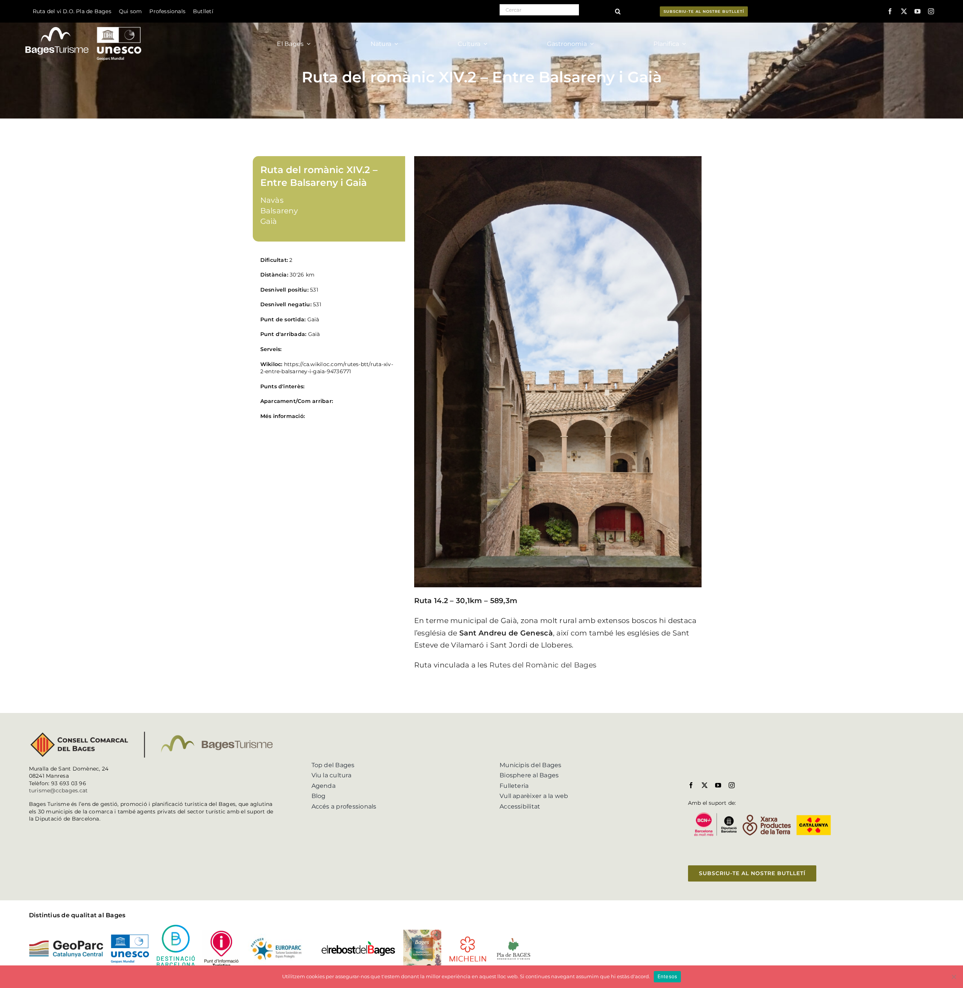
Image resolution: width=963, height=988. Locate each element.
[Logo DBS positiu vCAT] (175, 927)
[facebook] (890, 11)
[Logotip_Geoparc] (66, 943)
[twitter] (904, 11)
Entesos (667, 976)
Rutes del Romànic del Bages (543, 665)
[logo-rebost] (358, 943)
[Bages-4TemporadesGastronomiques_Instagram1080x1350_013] (422, 932)
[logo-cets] (276, 936)
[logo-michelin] (468, 938)
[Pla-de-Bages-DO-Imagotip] (513, 939)
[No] (953, 976)
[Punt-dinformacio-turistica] (221, 932)
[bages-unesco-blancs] (84, 24)
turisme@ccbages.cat (58, 790)
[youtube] (917, 11)
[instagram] (931, 11)
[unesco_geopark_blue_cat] (130, 937)
